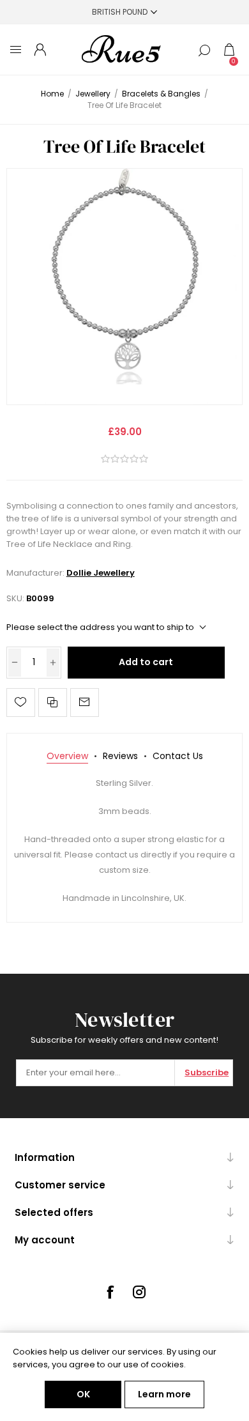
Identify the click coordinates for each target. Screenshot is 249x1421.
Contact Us (178, 755)
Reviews (120, 755)
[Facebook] (110, 1292)
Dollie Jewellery (100, 573)
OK (83, 1394)
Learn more (164, 1394)
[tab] (67, 756)
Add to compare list (52, 702)
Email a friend (84, 702)
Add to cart (146, 662)
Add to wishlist (20, 702)
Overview (67, 755)
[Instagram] (139, 1292)
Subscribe (207, 1072)
